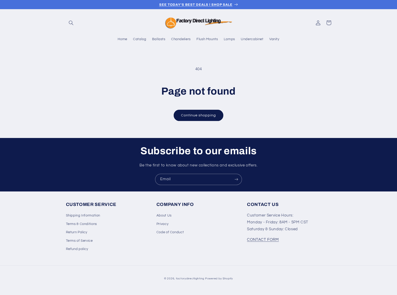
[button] (71, 22)
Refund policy (77, 249)
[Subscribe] (236, 179)
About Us (164, 215)
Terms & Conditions (81, 224)
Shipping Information (83, 215)
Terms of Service (79, 240)
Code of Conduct (170, 232)
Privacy (162, 224)
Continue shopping (198, 115)
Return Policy (76, 232)
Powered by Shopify (219, 278)
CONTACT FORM (263, 240)
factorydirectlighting (190, 278)
